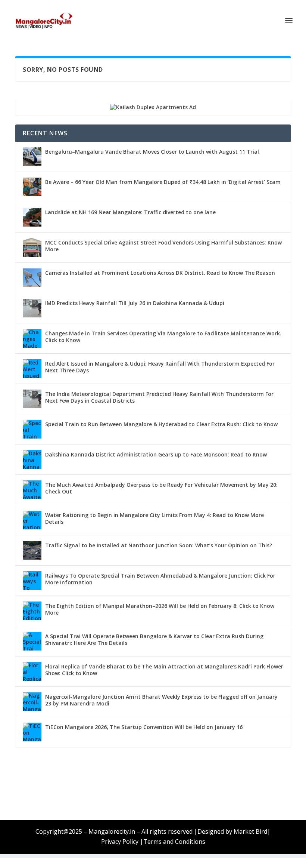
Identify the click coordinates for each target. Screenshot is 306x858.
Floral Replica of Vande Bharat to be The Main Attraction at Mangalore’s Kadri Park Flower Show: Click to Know (164, 670)
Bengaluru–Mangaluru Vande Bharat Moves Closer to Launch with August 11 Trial (152, 151)
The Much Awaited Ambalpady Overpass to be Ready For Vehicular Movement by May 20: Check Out (161, 488)
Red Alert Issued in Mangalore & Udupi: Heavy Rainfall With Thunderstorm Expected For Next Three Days (160, 367)
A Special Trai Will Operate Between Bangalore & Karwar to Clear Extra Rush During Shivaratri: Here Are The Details (154, 639)
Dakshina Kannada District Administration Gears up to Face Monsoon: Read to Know (156, 454)
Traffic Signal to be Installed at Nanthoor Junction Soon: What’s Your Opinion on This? (158, 545)
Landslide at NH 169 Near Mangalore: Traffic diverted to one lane (130, 212)
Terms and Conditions (174, 841)
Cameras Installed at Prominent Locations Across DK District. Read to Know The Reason (160, 272)
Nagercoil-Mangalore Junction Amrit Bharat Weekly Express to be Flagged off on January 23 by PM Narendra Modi (161, 700)
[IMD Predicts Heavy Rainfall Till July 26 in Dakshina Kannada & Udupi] (32, 308)
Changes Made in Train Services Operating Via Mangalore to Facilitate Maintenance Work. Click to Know (163, 337)
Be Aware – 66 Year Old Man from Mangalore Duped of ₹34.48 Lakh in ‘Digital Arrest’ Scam (163, 181)
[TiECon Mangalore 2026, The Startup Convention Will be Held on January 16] (32, 732)
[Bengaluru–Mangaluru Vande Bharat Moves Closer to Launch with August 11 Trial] (32, 156)
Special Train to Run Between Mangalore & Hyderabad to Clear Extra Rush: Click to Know (161, 424)
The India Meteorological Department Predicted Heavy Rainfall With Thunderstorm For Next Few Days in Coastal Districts (159, 397)
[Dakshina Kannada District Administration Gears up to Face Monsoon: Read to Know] (32, 459)
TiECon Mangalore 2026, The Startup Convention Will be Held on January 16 (144, 727)
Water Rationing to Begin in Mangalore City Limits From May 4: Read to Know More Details (154, 518)
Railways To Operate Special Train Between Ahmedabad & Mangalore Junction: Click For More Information (160, 579)
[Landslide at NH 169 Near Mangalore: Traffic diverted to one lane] (32, 217)
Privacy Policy (119, 841)
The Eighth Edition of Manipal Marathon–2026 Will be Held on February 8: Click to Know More (159, 609)
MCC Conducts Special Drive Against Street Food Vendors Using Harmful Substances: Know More (163, 246)
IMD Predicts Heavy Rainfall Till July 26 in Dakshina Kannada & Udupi (134, 303)
